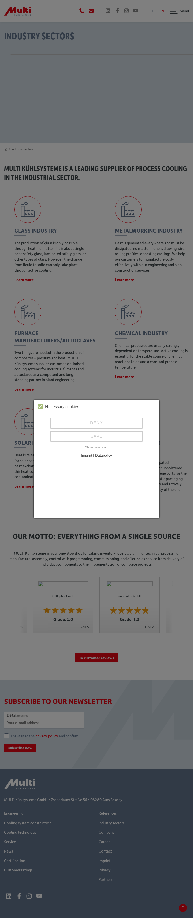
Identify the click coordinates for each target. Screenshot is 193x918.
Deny (96, 423)
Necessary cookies (62, 407)
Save (97, 436)
